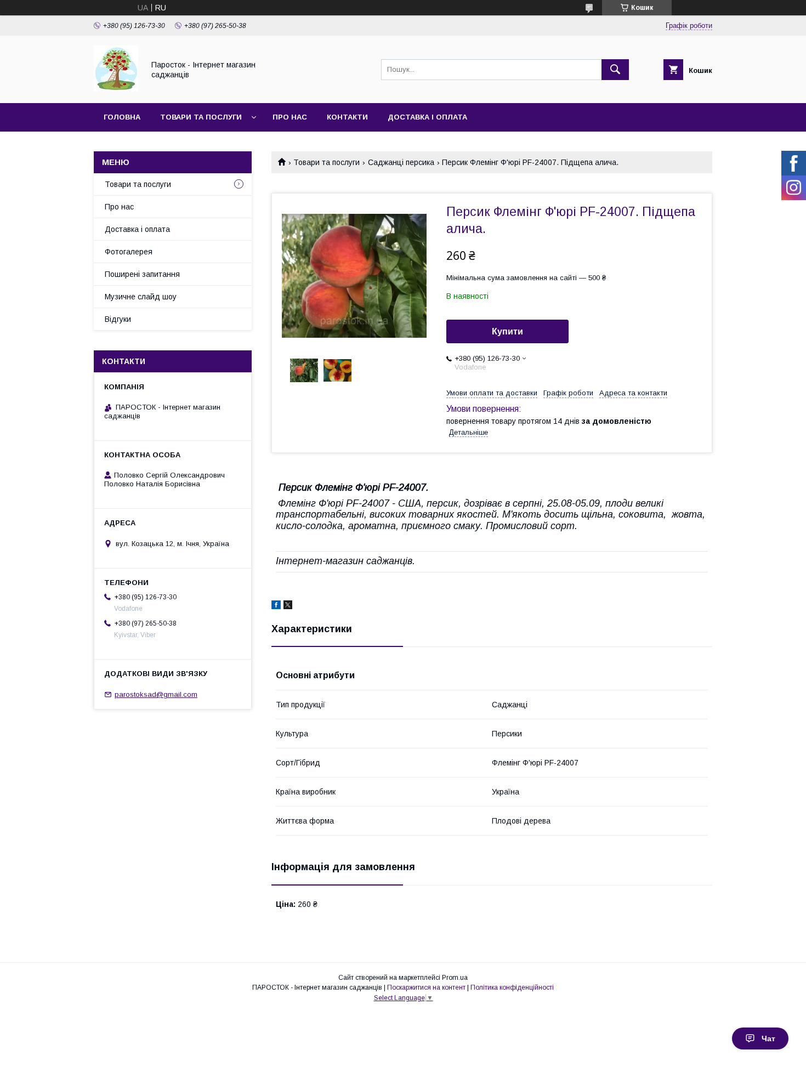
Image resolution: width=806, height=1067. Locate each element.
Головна (122, 117)
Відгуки (118, 319)
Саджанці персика (401, 162)
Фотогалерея (128, 251)
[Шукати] (615, 69)
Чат (768, 1038)
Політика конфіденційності (512, 987)
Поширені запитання (142, 274)
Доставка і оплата (427, 117)
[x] (287, 606)
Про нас (290, 117)
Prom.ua (455, 977)
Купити (507, 331)
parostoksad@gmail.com (156, 694)
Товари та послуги (201, 117)
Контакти (347, 117)
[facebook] (276, 606)
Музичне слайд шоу (141, 296)
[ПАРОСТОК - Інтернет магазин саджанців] (116, 88)
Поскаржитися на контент (426, 987)
